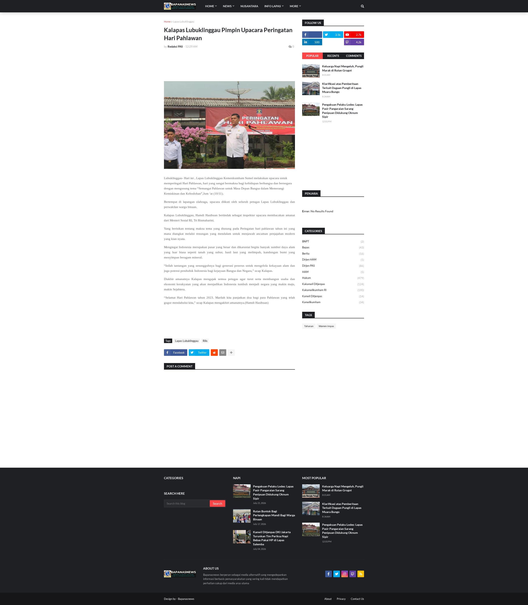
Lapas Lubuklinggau (183, 21)
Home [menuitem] (209, 6)
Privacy (341, 598)
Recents (333, 55)
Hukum (333, 278)
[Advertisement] (239, 63)
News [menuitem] (227, 6)
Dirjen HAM (333, 259)
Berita (333, 253)
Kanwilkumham (333, 302)
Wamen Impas (326, 326)
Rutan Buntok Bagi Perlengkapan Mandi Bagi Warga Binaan (274, 515)
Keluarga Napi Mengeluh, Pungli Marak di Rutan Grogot (342, 68)
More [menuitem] (294, 6)
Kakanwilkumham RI (333, 290)
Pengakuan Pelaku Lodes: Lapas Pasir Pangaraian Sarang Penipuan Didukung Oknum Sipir (342, 110)
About (328, 598)
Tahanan (309, 326)
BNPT (333, 241)
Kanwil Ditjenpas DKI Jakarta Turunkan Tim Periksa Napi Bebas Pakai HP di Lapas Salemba (272, 538)
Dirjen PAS (333, 265)
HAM (333, 272)
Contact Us (357, 598)
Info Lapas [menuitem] (272, 6)
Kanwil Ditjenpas (333, 296)
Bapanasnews (186, 598)
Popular (312, 55)
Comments (354, 55)
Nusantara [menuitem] (249, 6)
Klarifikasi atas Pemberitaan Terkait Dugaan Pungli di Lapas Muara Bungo (341, 87)
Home (167, 21)
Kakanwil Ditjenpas (333, 284)
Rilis (205, 340)
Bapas (333, 247)
